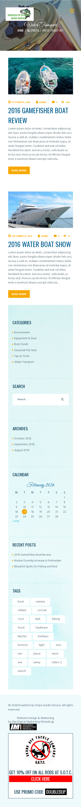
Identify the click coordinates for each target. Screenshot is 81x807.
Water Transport (24, 362)
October (22, 438)
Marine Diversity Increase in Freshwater (37, 560)
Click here (40, 779)
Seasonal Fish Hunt (25, 350)
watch (22, 671)
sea (20, 662)
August (21, 450)
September (24, 444)
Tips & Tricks (21, 356)
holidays (43, 636)
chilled (22, 610)
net (20, 653)
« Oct (16, 521)
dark (38, 619)
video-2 (57, 662)
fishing (56, 619)
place (37, 653)
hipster (22, 636)
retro (55, 653)
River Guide (21, 344)
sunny (36, 662)
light (42, 645)
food (21, 627)
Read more (19, 171)
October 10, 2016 (21, 102)
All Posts (33, 30)
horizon (23, 645)
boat (21, 601)
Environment (22, 332)
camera (40, 601)
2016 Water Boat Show (39, 244)
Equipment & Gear (25, 338)
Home (20, 30)
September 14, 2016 (22, 236)
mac (58, 645)
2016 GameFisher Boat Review (38, 115)
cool (21, 619)
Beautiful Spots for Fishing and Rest (35, 566)
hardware (42, 627)
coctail (41, 610)
